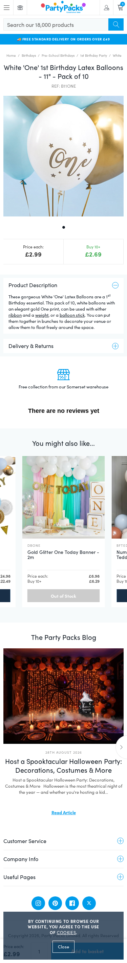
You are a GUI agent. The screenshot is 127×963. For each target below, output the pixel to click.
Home (11, 55)
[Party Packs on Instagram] (38, 903)
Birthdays (29, 55)
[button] (63, 156)
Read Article (63, 812)
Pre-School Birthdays (58, 55)
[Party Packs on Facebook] (72, 903)
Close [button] (63, 947)
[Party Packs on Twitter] (89, 903)
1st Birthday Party (93, 55)
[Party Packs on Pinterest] (55, 903)
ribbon (15, 315)
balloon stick (72, 315)
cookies (66, 932)
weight (41, 315)
